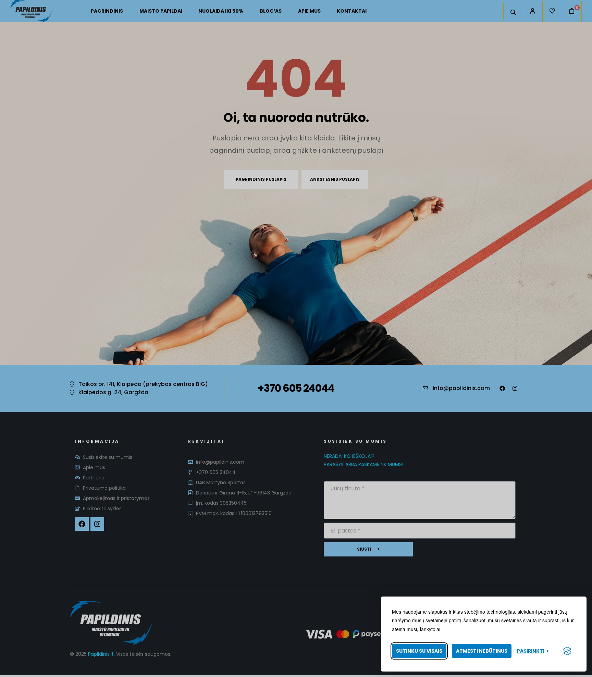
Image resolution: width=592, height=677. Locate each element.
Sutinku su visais (419, 651)
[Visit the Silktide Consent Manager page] (567, 651)
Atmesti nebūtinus (481, 651)
